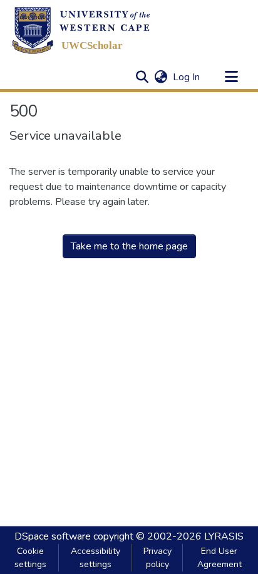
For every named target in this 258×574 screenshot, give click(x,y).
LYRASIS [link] (224, 536)
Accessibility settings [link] (95, 557)
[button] (81, 30)
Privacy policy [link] (157, 557)
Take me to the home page (129, 246)
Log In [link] (187, 77)
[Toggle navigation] (231, 77)
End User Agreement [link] (219, 557)
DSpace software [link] (52, 536)
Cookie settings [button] (30, 557)
